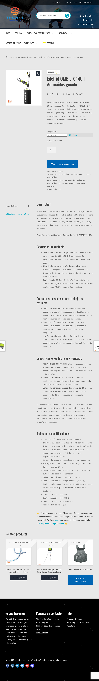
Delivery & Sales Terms (79, 622)
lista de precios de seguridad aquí (50, 523)
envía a (58, 520)
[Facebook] (7, 666)
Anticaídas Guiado (67, 183)
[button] (38, 73)
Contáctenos (42, 633)
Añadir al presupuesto (62, 164)
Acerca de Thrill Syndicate (20, 43)
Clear (75, 135)
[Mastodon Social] (32, 666)
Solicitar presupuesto (83, 2)
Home (8, 33)
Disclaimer (72, 626)
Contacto (67, 2)
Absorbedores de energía (64, 180)
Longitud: (52, 132)
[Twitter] (22, 666)
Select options (18, 578)
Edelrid (57, 189)
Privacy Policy (74, 619)
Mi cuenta (56, 2)
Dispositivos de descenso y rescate (75, 174)
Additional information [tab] (17, 214)
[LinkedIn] (17, 666)
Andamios (81, 180)
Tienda (18, 33)
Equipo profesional (23, 57)
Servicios (63, 33)
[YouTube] (27, 666)
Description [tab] (12, 206)
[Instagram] (12, 666)
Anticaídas (39, 57)
